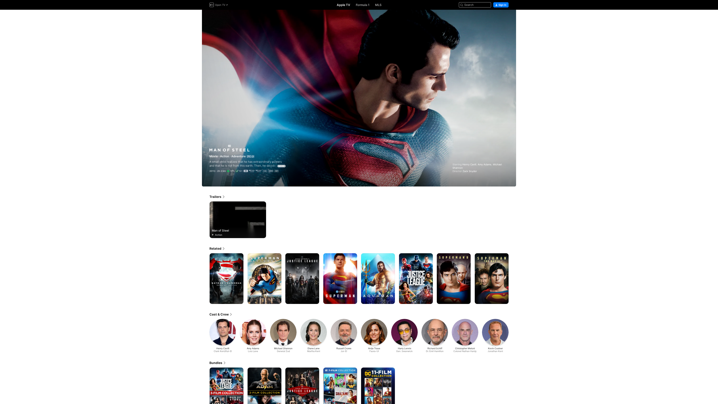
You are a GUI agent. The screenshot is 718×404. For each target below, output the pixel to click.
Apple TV (343, 5)
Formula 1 (362, 5)
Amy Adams (484, 164)
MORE (281, 166)
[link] (217, 197)
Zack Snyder (470, 171)
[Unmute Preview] (506, 17)
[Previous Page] (205, 279)
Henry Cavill (469, 164)
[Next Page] (512, 279)
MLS (378, 5)
